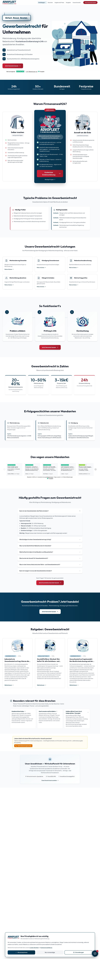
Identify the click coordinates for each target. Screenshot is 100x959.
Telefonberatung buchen (24, 745)
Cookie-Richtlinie (34, 947)
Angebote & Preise (59, 2)
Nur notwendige (50, 952)
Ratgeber (68, 2)
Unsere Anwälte (77, 2)
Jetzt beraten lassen (90, 2)
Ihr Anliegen (41, 2)
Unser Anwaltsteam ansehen (49, 780)
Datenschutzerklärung (46, 947)
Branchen (50, 2)
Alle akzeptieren (23, 952)
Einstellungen (79, 952)
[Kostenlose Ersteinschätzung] (50, 146)
